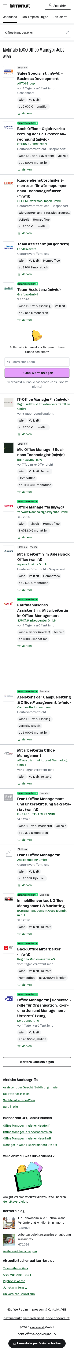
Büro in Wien (11, 1106)
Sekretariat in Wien (16, 1094)
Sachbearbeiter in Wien (19, 1100)
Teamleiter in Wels (15, 1268)
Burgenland (35, 213)
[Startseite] (21, 5)
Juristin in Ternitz (15, 1287)
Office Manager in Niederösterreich (27, 1132)
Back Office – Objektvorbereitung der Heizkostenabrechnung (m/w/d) (42, 134)
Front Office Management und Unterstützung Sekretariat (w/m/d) (44, 804)
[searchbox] (37, 32)
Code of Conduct (58, 1318)
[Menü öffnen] (5, 5)
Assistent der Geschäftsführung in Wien (31, 1087)
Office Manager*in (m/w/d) (40, 507)
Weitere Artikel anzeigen (20, 1251)
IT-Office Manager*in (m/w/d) (42, 399)
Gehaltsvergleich (15, 1201)
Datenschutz (13, 1318)
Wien (7, 56)
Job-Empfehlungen (34, 17)
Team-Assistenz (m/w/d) (39, 289)
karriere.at (45, 1261)
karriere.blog (14, 1211)
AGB (63, 1309)
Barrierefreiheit (34, 1318)
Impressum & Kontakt (44, 1309)
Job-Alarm (60, 17)
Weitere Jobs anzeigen (37, 1062)
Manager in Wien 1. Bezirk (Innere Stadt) (30, 1145)
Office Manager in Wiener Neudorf (26, 1125)
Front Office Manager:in (38, 855)
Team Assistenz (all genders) (43, 244)
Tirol (47, 213)
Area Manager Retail (17, 1275)
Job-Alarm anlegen (39, 373)
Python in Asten (14, 1281)
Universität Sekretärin (19, 1294)
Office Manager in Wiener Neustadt (27, 1138)
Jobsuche (10, 17)
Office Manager (41, 50)
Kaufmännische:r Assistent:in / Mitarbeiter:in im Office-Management (42, 610)
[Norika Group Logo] (37, 1335)
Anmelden (60, 5)
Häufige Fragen (17, 1309)
